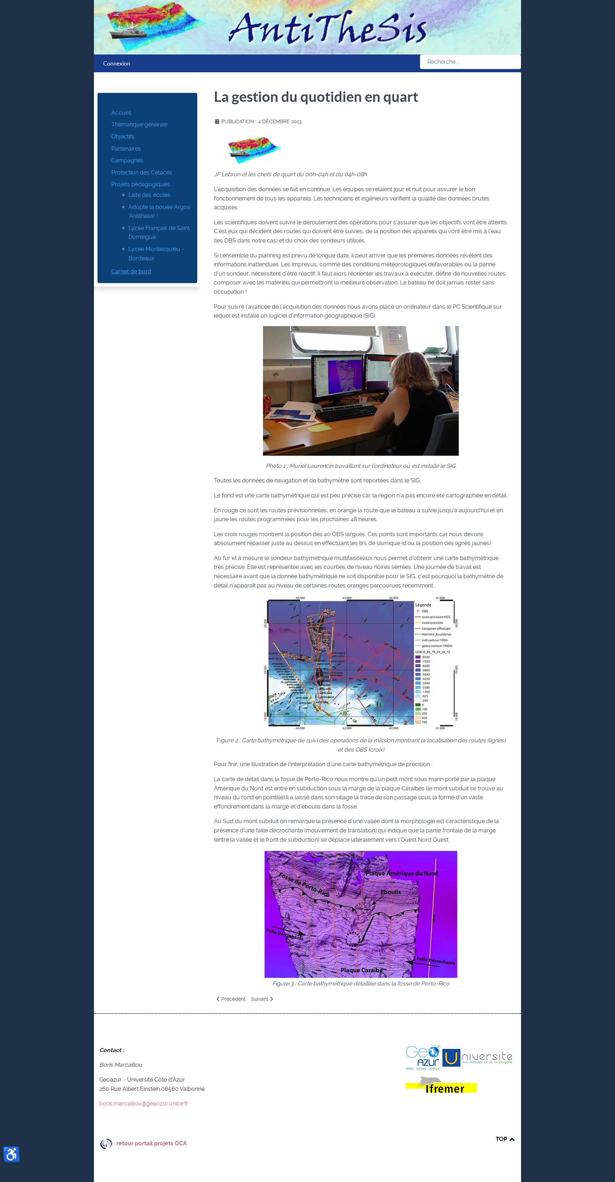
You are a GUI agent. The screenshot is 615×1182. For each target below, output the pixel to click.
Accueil (121, 112)
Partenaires (126, 148)
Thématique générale (139, 124)
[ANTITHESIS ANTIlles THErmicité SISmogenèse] (307, 26)
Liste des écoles (149, 195)
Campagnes (127, 160)
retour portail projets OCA (151, 1143)
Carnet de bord (131, 271)
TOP (502, 1139)
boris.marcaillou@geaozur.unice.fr (143, 1103)
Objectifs (123, 136)
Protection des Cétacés (141, 172)
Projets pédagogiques (140, 184)
